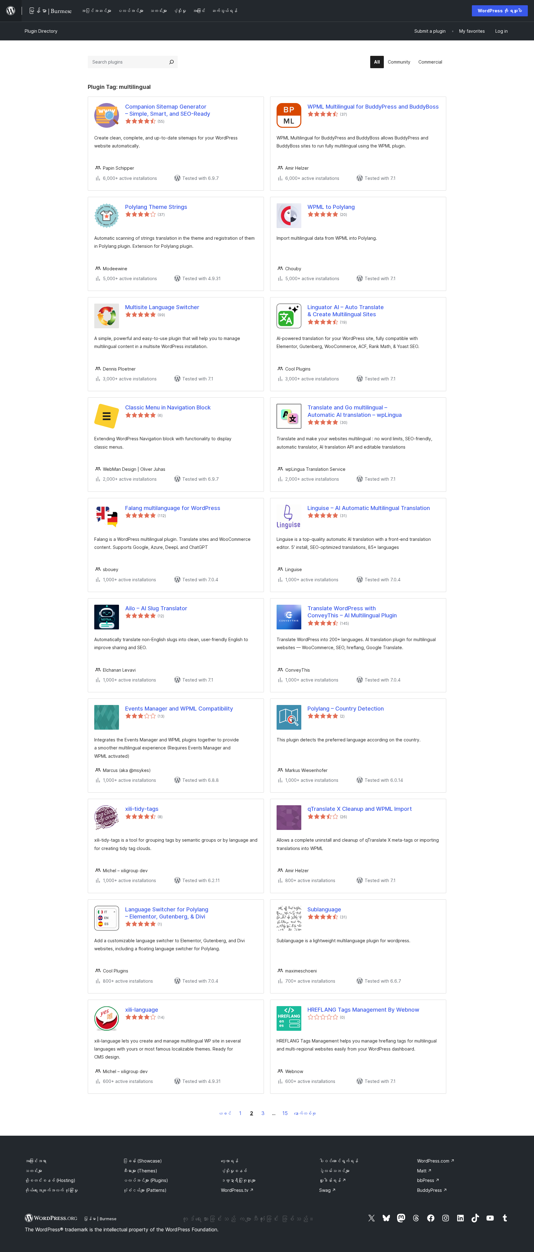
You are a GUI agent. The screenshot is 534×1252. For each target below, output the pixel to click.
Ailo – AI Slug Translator (156, 608)
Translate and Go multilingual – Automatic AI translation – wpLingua (354, 411)
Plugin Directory (41, 31)
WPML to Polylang (331, 207)
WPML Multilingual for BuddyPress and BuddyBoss (373, 106)
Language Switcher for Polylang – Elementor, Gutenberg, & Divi (166, 913)
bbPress (428, 1180)
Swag (327, 1190)
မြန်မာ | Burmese (100, 1218)
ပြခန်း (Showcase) (142, 1160)
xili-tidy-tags (142, 809)
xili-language (141, 1009)
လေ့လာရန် (229, 1160)
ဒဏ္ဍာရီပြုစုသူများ (238, 1180)
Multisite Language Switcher (162, 307)
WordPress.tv (237, 1190)
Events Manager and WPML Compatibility (179, 708)
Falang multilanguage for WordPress (172, 508)
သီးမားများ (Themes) (140, 1170)
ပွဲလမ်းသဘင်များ (334, 1170)
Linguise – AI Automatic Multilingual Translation (368, 508)
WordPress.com (436, 1160)
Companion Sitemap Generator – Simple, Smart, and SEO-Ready (167, 110)
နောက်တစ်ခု (305, 1113)
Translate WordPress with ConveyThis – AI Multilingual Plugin (352, 612)
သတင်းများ (33, 1170)
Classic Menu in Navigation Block (168, 407)
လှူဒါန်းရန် (332, 1180)
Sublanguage (324, 909)
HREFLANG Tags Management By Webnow (363, 1009)
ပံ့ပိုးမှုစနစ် (234, 1170)
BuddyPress (432, 1190)
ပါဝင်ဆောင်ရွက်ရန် (338, 1160)
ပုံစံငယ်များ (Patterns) (145, 1190)
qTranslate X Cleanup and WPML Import (359, 809)
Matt (424, 1170)
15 (285, 1113)
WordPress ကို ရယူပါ (500, 10)
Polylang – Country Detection (345, 708)
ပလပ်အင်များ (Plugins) (145, 1180)
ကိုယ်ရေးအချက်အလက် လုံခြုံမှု (51, 1190)
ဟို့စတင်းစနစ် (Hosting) (50, 1180)
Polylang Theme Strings (156, 207)
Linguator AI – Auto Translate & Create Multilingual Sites (345, 310)
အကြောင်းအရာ (35, 1160)
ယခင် (224, 1113)
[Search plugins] (171, 62)
